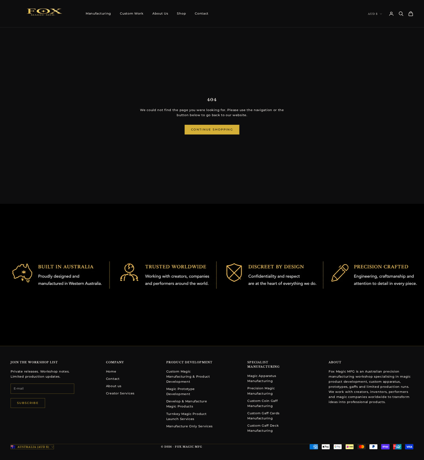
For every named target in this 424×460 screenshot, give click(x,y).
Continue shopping (212, 129)
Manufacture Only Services (189, 426)
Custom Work (132, 13)
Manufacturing (98, 13)
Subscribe (28, 403)
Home (111, 371)
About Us (160, 13)
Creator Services (120, 393)
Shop (181, 13)
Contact (201, 13)
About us (113, 386)
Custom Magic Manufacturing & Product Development (188, 376)
